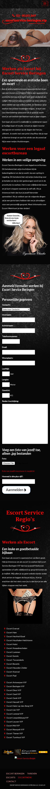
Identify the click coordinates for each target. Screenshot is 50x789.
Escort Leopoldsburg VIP (17, 718)
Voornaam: (6, 315)
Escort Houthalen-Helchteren (19, 640)
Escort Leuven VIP (15, 721)
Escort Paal (11, 675)
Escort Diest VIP (14, 690)
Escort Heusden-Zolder (17, 668)
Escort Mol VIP (13, 725)
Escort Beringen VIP (15, 686)
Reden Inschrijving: (10, 401)
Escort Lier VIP (13, 710)
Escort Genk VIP (14, 698)
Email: (4, 347)
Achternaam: (7, 325)
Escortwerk (25, 777)
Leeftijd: (5, 369)
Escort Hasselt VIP (15, 702)
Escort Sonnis (13, 656)
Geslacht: (6, 305)
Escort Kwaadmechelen (17, 648)
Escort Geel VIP (14, 694)
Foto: (4, 458)
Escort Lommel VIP (15, 714)
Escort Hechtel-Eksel (16, 636)
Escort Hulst (12, 644)
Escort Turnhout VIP (16, 737)
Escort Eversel (13, 628)
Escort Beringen (15, 773)
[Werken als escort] (25, 233)
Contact (11, 781)
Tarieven (32, 773)
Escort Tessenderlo (15, 660)
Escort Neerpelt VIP (15, 729)
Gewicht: (6, 390)
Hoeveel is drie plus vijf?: (12, 476)
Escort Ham (12, 632)
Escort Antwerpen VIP (17, 682)
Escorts (10, 777)
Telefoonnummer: (10, 336)
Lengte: (5, 379)
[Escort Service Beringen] (25, 21)
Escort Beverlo (13, 664)
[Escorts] (25, 752)
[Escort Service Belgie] (25, 758)
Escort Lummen (13, 652)
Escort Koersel (13, 672)
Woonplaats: (7, 358)
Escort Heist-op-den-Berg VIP (20, 706)
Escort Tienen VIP (15, 733)
